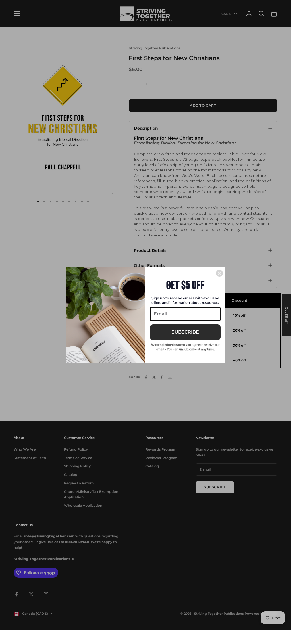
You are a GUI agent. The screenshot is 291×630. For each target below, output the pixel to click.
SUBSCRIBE (185, 332)
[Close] (219, 273)
